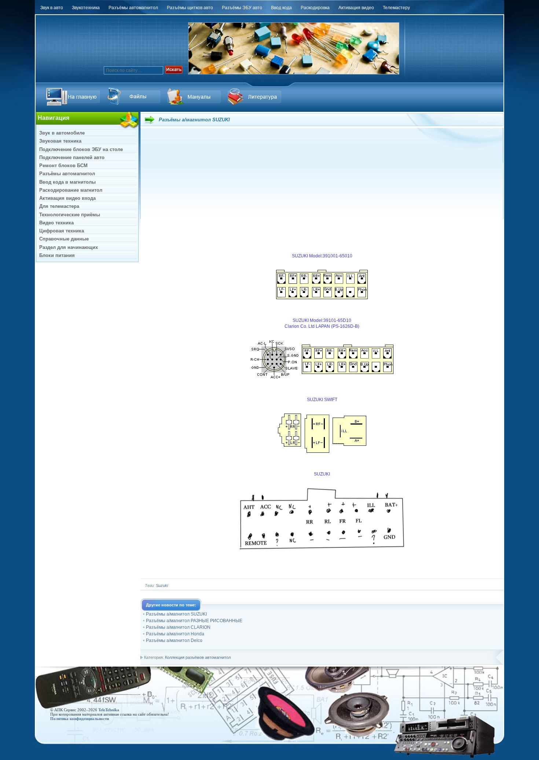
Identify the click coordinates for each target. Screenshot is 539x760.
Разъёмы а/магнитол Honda (175, 633)
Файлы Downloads (195, 97)
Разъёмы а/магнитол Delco (174, 640)
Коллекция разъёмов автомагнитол (198, 657)
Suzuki (162, 585)
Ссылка (134, 97)
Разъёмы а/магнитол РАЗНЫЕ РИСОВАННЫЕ (194, 620)
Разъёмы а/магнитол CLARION (178, 627)
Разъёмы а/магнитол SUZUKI (176, 614)
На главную (74, 97)
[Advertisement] (322, 188)
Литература (255, 97)
